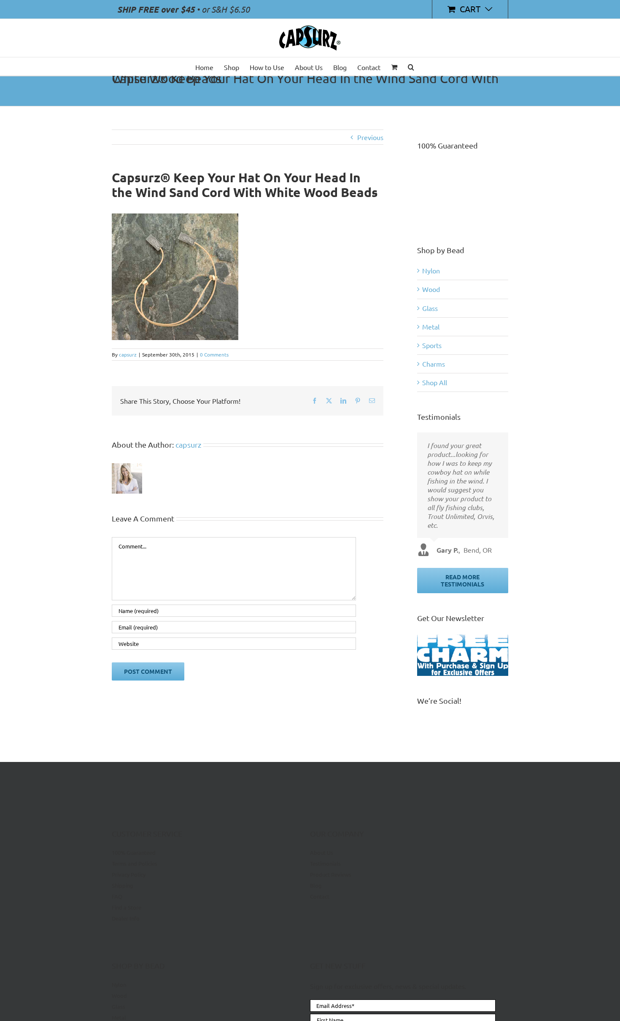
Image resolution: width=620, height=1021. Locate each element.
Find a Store (126, 907)
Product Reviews (330, 874)
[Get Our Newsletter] (462, 655)
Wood (431, 289)
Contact (319, 896)
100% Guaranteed (134, 852)
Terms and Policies (134, 863)
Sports (432, 345)
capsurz (128, 354)
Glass (430, 308)
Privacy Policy (129, 874)
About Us (321, 852)
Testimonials (325, 863)
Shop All (434, 382)
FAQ (117, 896)
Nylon (431, 270)
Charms (433, 363)
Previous (370, 137)
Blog (316, 885)
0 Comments (214, 354)
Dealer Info (126, 918)
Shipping (122, 885)
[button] (411, 66)
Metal (430, 326)
